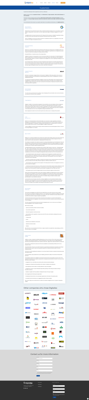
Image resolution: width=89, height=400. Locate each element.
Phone (37, 369)
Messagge (38, 363)
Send (38, 375)
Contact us (62, 2)
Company (38, 360)
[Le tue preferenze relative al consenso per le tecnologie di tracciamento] (87, 398)
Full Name (54, 384)
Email (37, 366)
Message (54, 390)
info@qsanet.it (30, 386)
